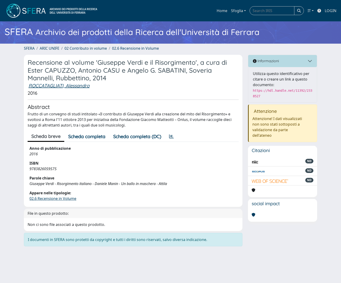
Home (222, 10)
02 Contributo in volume (85, 48)
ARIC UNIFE (49, 48)
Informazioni (268, 61)
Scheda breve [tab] (46, 136)
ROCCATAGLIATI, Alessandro (59, 85)
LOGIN (330, 10)
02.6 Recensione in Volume (135, 48)
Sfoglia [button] (237, 10)
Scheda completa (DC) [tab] (137, 136)
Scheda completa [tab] (86, 136)
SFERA (29, 48)
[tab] (171, 136)
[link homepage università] (52, 11)
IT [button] (309, 10)
